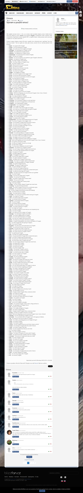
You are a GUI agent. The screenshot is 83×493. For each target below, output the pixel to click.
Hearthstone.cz (24, 1)
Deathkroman (15, 423)
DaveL (13, 393)
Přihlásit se (69, 1)
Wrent (9, 20)
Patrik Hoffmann (27, 479)
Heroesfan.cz (33, 1)
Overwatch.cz (42, 1)
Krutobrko (14, 372)
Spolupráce (31, 476)
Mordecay (14, 440)
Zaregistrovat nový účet (29, 459)
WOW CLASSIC (29, 13)
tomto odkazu (66, 24)
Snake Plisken (15, 430)
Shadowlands (20, 13)
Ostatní (49, 13)
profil (60, 25)
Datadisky (37, 13)
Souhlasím (42, 491)
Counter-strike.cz (52, 1)
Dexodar (14, 400)
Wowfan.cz (15, 1)
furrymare (14, 408)
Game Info (12, 13)
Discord (36, 363)
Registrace (75, 1)
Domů (6, 476)
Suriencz (14, 415)
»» (34, 462)
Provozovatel (23, 476)
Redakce (11, 476)
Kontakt (17, 476)
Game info (21, 20)
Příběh (43, 13)
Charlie (14, 380)
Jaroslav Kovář (13, 479)
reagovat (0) (16, 376)
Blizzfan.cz (8, 1)
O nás (55, 13)
